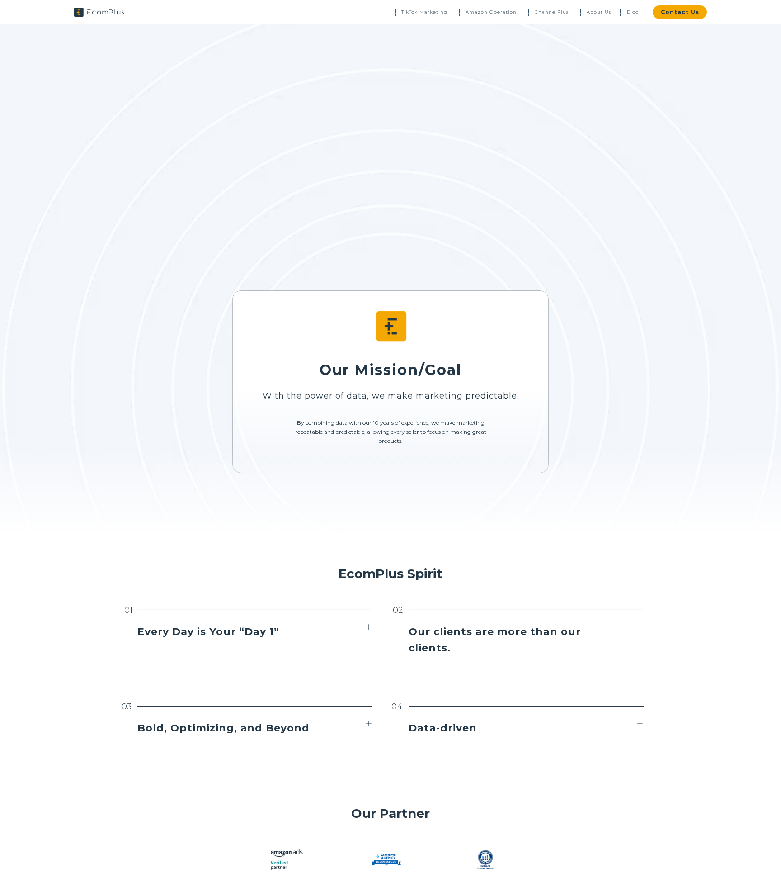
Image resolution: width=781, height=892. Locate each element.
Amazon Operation (491, 12)
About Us (599, 12)
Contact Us (680, 12)
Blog (633, 12)
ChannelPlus (552, 12)
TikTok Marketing (424, 12)
